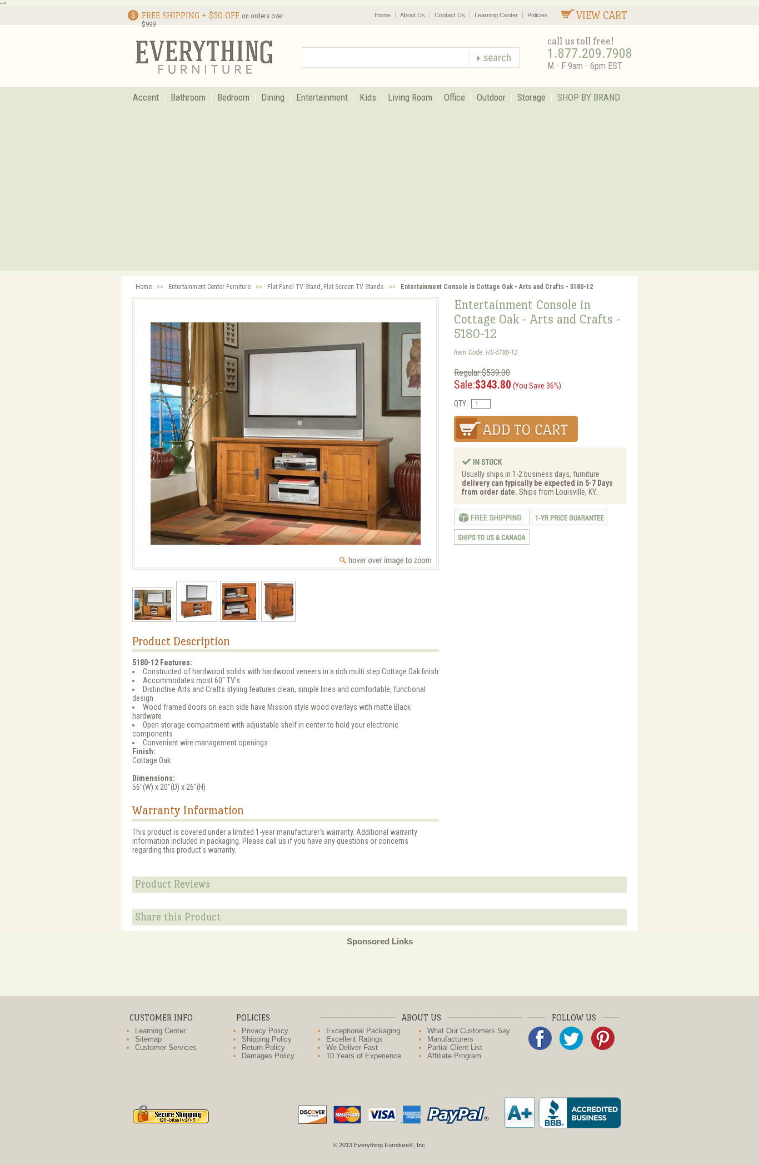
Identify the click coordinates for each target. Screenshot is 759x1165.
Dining (272, 97)
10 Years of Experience (363, 1056)
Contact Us (450, 15)
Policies (537, 15)
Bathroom (188, 97)
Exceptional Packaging (363, 1031)
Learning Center (496, 15)
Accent (146, 97)
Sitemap (148, 1039)
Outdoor (491, 97)
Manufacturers (450, 1039)
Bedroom (233, 97)
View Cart (601, 15)
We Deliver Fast (352, 1047)
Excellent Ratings (354, 1039)
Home (382, 15)
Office (454, 97)
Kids (367, 97)
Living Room (410, 97)
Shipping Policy (267, 1039)
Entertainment (322, 97)
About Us (412, 15)
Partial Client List (454, 1047)
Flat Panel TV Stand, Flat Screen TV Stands (325, 287)
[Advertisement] (379, 193)
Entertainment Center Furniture (209, 287)
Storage (531, 97)
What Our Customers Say (468, 1031)
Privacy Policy (265, 1031)
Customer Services (166, 1047)
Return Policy (263, 1047)
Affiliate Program (454, 1056)
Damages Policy (268, 1056)
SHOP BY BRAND (588, 97)
